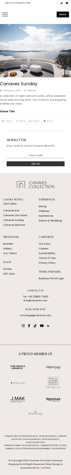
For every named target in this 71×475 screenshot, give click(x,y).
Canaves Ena (11, 210)
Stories (7, 269)
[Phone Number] (61, 3)
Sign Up (35, 163)
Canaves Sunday (13, 220)
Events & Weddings (50, 220)
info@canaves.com (36, 300)
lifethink (31, 90)
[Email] (67, 3)
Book (62, 14)
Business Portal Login (51, 278)
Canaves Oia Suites (15, 215)
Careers (44, 248)
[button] (5, 14)
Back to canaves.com (17, 3)
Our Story (45, 243)
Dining (42, 206)
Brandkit (8, 243)
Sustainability (47, 253)
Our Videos (10, 253)
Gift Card (9, 273)
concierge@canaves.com (35, 315)
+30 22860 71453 (38, 296)
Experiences (46, 215)
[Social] (23, 326)
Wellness (44, 211)
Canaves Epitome (14, 225)
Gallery (7, 248)
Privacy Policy (47, 262)
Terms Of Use (47, 258)
